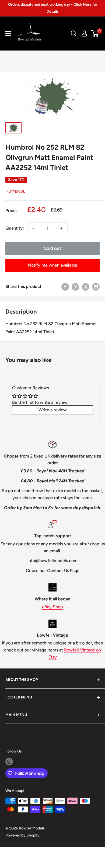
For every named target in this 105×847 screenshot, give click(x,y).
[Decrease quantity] (33, 228)
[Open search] (74, 33)
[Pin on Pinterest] (75, 287)
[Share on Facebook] (65, 287)
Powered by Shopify (22, 835)
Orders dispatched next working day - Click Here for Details (52, 8)
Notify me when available (52, 265)
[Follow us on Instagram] (9, 761)
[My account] (84, 33)
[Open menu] (8, 33)
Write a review (52, 409)
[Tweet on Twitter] (85, 287)
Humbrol (15, 191)
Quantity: (14, 228)
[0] (95, 33)
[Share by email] (96, 287)
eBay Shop (52, 606)
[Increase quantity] (61, 228)
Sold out (52, 248)
